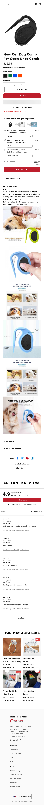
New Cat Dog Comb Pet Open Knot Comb (16, 530)
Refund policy (15, 786)
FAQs (11, 757)
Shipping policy (15, 778)
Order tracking (15, 753)
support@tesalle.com (17, 736)
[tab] (17, 44)
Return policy (15, 782)
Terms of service (16, 775)
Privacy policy (15, 771)
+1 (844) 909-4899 (16, 734)
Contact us (14, 750)
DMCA (12, 761)
